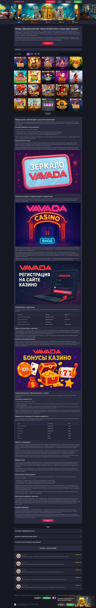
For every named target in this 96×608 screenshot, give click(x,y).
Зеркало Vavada (48, 43)
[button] (1, 12)
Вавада (79, 595)
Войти (59, 1)
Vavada (55, 122)
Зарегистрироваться (51, 1)
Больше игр (48, 113)
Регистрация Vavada (48, 520)
